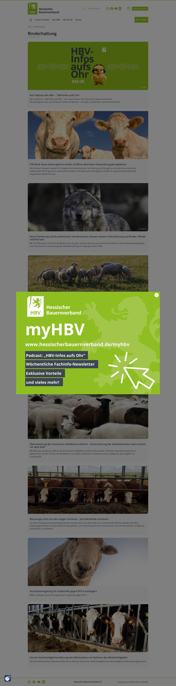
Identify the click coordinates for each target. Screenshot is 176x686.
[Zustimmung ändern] (8, 678)
